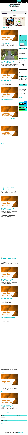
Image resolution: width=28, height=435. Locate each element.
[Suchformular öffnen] (16, 10)
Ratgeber (20, 8)
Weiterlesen (2, 47)
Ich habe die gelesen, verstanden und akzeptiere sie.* (23, 72)
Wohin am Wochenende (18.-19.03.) (8, 317)
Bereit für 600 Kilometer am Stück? (8, 61)
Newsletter (13, 0)
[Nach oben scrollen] (27, 434)
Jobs (14, 10)
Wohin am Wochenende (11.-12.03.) (7, 386)
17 (7, 412)
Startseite (2, 0)
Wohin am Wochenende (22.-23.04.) (8, 118)
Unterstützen (19, 0)
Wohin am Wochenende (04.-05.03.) (8, 405)
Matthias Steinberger (8, 43)
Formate (3, 8)
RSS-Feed (2, 424)
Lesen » (22, 114)
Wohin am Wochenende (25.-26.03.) (8, 298)
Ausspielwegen (24, 54)
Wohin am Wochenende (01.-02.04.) (8, 279)
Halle (12, 8)
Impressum (19, 432)
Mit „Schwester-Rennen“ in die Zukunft (8, 258)
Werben (16, 0)
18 (8, 412)
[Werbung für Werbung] (23, 110)
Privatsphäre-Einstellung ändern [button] (12, 428)
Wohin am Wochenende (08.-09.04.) (8, 208)
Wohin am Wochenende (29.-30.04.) (8, 99)
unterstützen (21, 13)
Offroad (6, 8)
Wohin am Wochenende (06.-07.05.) (8, 80)
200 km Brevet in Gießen (6, 366)
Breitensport (16, 8)
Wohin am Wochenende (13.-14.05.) (8, 42)
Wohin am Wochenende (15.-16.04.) (8, 137)
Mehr (11, 10)
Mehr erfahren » (21, 81)
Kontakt (22, 432)
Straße (9, 8)
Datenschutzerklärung (4, 428)
